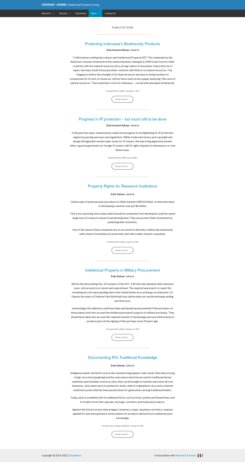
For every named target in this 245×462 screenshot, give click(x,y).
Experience (81, 13)
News (93, 13)
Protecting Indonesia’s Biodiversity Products (122, 43)
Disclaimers (75, 455)
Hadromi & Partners (186, 455)
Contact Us (110, 13)
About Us (46, 13)
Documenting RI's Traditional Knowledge (122, 357)
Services (63, 13)
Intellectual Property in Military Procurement (122, 270)
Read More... (122, 99)
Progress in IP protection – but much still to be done (122, 119)
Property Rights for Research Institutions (122, 186)
